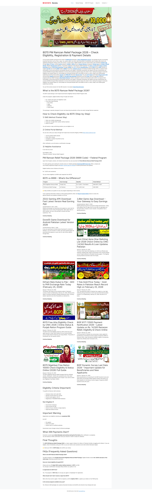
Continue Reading (47, 216)
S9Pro (73, 64)
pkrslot (62, 74)
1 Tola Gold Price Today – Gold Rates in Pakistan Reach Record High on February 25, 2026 (92, 284)
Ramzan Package (79, 3)
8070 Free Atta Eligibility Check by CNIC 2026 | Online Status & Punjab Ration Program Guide (58, 325)
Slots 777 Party (50, 64)
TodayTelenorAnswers (78, 87)
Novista (55, 3)
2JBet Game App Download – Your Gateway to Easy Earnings (92, 200)
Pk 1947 (49, 68)
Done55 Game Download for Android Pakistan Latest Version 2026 (58, 222)
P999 (61, 76)
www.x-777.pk (93, 65)
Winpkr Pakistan (83, 64)
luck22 (60, 64)
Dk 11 (98, 76)
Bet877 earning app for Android (67, 165)
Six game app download (70, 76)
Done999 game (84, 67)
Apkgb (51, 76)
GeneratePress (82, 491)
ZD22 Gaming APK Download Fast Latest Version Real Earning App (58, 201)
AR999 (69, 67)
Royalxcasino (54, 65)
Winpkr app (104, 62)
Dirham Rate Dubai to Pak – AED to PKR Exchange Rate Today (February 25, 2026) (58, 284)
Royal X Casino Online (83, 193)
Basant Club (79, 74)
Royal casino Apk (103, 74)
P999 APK (68, 74)
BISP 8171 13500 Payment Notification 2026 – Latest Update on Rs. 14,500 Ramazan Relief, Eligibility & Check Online (92, 326)
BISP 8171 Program (89, 3)
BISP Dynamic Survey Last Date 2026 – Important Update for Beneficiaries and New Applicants (92, 369)
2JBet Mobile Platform (64, 77)
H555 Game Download (57, 67)
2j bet (87, 76)
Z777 (75, 67)
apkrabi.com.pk (77, 68)
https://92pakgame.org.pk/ (84, 59)
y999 (58, 68)
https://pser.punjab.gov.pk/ (89, 132)
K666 (100, 67)
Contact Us (104, 3)
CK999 (69, 64)
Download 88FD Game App (84, 164)
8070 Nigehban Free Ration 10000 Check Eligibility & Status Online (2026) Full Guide (58, 367)
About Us (98, 3)
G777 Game (90, 74)
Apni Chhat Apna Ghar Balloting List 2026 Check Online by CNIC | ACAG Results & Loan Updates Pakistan (92, 243)
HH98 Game (69, 59)
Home (72, 3)
